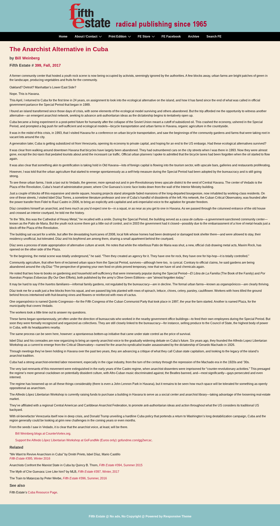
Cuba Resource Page (42, 492)
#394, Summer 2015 (120, 465)
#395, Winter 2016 (30, 458)
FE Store (144, 36)
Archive (193, 36)
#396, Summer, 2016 (85, 478)
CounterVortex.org (58, 433)
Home (63, 36)
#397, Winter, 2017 (98, 471)
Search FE (214, 36)
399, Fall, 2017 (48, 65)
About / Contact (86, 36)
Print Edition (117, 36)
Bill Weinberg (27, 58)
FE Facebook (171, 36)
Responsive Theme (177, 516)
